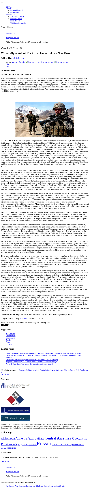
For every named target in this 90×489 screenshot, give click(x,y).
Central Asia (10, 338)
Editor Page (14, 12)
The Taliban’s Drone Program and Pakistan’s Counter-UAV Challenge (32, 360)
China (8, 342)
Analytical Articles (17, 17)
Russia (8, 340)
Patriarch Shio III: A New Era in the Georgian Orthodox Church (29, 364)
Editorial (9, 8)
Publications (10, 14)
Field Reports (15, 21)
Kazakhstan (8, 444)
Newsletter (5, 461)
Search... (4, 27)
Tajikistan (73, 444)
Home (8, 6)
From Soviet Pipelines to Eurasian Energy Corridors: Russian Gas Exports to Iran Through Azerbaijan (43, 353)
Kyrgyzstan (22, 444)
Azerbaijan (36, 438)
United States (10, 336)
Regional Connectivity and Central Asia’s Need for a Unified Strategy (31, 362)
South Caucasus (60, 444)
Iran (85, 439)
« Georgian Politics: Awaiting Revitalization (34, 370)
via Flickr (23, 319)
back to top (5, 374)
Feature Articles (16, 19)
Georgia (78, 438)
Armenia (21, 438)
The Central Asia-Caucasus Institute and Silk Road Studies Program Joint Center (35, 486)
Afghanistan (10, 334)
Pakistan (9, 344)
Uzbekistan (11, 448)
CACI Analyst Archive (18, 23)
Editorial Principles (17, 10)
